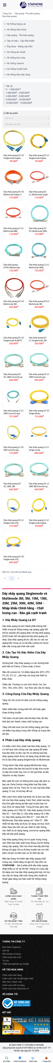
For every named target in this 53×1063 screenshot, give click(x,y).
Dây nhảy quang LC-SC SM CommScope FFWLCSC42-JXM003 (13, 439)
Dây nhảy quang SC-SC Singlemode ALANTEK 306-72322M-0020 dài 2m (13, 330)
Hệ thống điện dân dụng (18, 74)
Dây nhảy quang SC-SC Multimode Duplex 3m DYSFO (13, 184)
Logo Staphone (31, 5)
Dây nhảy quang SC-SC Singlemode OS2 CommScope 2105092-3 (13, 548)
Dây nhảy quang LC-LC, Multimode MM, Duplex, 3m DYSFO (13, 220)
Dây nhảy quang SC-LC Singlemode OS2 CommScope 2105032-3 (13, 512)
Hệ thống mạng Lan (16, 24)
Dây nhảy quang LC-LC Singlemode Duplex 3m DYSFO (39, 512)
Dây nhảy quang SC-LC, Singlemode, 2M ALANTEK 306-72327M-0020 (39, 330)
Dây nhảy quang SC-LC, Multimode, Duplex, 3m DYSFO (39, 184)
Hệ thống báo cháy (16, 57)
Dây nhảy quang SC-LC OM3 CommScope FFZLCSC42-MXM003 (39, 366)
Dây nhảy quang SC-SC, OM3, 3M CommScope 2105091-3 (13, 475)
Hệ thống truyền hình (17, 69)
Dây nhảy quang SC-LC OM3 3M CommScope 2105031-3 (39, 475)
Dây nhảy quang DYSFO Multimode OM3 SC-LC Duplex (13, 257)
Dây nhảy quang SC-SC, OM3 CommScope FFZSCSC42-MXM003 (13, 366)
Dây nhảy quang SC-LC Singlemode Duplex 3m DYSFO (39, 147)
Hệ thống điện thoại (16, 29)
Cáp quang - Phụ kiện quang (27, 13)
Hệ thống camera (15, 63)
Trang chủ (6, 13)
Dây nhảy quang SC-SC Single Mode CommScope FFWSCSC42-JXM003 (39, 402)
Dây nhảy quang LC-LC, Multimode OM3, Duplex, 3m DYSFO (39, 257)
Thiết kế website (10, 964)
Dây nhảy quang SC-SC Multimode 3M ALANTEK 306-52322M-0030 (13, 293)
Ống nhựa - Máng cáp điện (20, 46)
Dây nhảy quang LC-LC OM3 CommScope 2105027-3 (13, 402)
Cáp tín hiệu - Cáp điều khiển (20, 41)
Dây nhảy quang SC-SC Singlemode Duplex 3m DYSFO (13, 147)
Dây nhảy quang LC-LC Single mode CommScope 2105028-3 (39, 439)
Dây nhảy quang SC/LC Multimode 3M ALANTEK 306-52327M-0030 (39, 293)
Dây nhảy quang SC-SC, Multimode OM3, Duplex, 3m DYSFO (39, 220)
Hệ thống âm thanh (16, 52)
